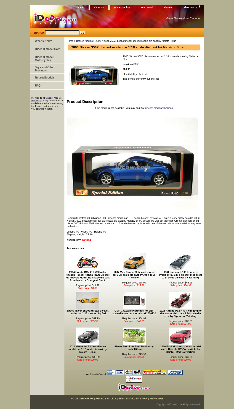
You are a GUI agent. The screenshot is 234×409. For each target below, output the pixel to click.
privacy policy (122, 7)
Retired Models (84, 40)
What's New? (43, 41)
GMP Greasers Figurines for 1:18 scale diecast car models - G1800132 (134, 312)
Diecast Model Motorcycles (44, 58)
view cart (189, 7)
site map (168, 7)
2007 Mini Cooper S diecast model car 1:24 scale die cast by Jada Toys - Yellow (134, 275)
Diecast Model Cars (48, 49)
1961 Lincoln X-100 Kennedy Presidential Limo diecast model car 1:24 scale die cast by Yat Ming (180, 275)
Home (70, 40)
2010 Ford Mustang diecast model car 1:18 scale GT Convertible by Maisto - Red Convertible (180, 349)
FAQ (37, 85)
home (80, 7)
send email (147, 7)
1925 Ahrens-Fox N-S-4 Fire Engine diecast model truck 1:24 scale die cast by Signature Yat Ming (181, 313)
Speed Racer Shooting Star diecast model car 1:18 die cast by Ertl (88, 312)
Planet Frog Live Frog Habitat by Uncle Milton (134, 348)
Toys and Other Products (45, 69)
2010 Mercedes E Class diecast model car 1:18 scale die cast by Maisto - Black (88, 349)
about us (99, 7)
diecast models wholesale (159, 108)
